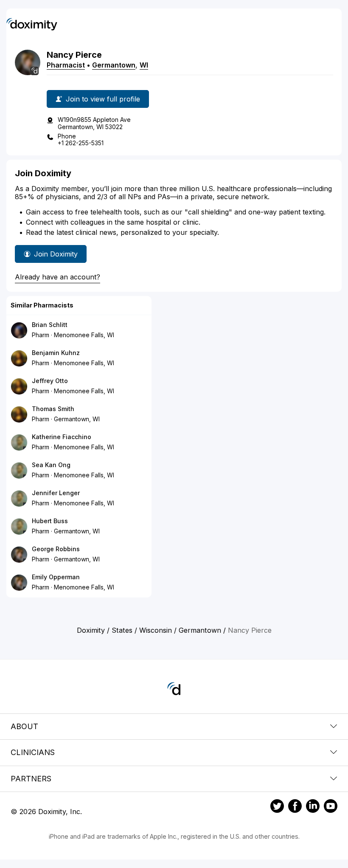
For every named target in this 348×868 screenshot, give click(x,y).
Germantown (113, 65)
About (24, 726)
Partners (31, 778)
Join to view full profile (103, 99)
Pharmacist (66, 65)
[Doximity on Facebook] (295, 807)
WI (144, 65)
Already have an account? (57, 277)
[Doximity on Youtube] (330, 807)
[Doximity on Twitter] (277, 807)
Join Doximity (56, 254)
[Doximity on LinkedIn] (313, 807)
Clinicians (33, 752)
